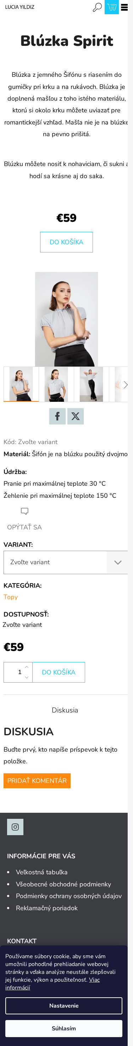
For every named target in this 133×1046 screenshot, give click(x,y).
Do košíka (66, 242)
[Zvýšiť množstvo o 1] (26, 667)
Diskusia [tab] (65, 710)
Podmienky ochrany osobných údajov (69, 896)
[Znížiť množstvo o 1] (26, 677)
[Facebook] (57, 416)
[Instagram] (15, 827)
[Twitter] (75, 416)
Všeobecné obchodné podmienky (63, 884)
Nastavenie (64, 1006)
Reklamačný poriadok (47, 908)
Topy (11, 597)
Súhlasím (64, 1028)
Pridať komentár (37, 781)
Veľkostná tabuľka (42, 872)
